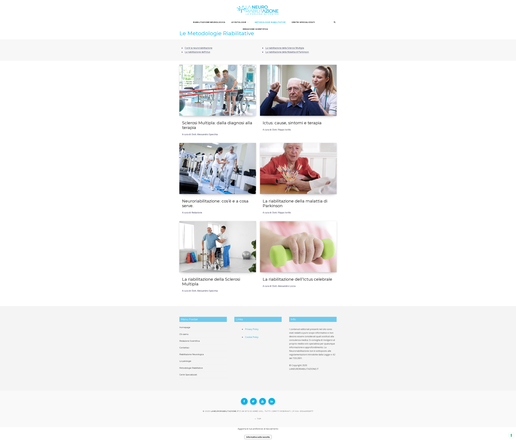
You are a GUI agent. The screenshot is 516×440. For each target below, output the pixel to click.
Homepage (184, 327)
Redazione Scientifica (189, 341)
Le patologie (185, 361)
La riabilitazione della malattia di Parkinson (295, 203)
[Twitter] (253, 401)
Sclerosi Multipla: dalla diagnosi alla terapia (217, 125)
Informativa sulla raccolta (258, 437)
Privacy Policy (252, 329)
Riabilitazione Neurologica (209, 22)
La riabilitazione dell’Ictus (197, 52)
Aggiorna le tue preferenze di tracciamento (258, 429)
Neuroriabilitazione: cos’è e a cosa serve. (215, 203)
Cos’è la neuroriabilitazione (198, 47)
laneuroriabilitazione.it (225, 411)
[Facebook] (244, 401)
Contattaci (184, 347)
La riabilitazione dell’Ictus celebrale (297, 279)
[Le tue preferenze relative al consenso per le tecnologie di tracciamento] (511, 435)
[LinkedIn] (271, 401)
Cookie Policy (251, 337)
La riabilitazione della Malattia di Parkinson (287, 52)
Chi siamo (184, 334)
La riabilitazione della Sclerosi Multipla (284, 47)
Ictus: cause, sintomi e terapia (292, 122)
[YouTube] (262, 401)
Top (258, 419)
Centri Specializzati (303, 22)
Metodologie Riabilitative (270, 22)
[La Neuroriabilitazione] (258, 9)
